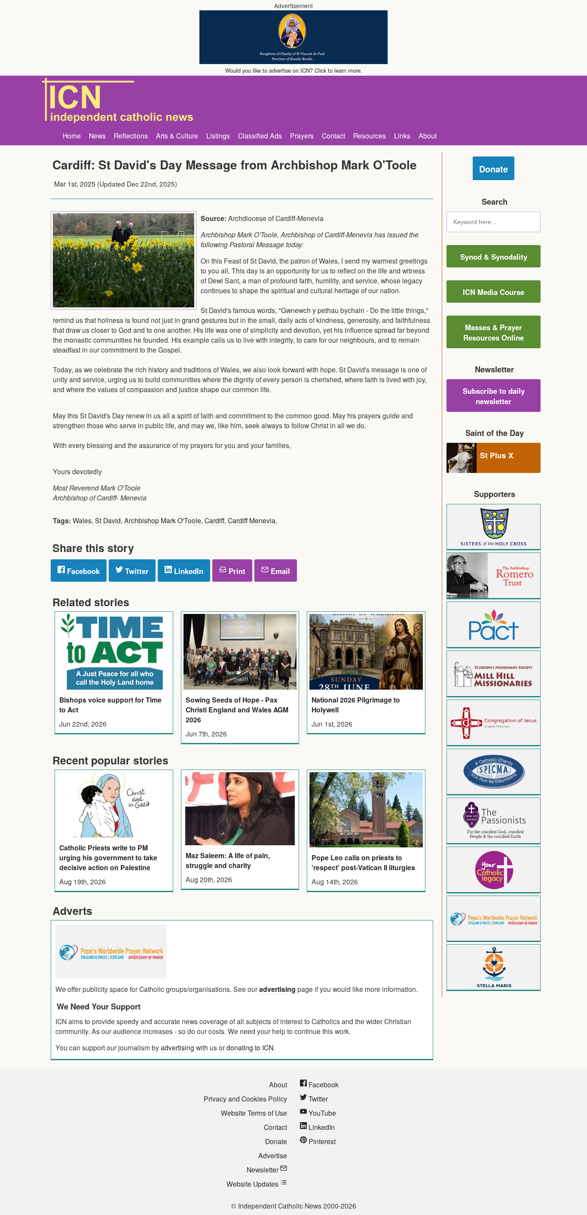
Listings (218, 135)
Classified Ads (260, 135)
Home (72, 135)
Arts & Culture (177, 135)
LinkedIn (187, 571)
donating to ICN (249, 1047)
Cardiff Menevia (251, 520)
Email (279, 571)
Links (402, 135)
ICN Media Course (493, 292)
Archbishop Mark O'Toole (162, 520)
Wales (82, 520)
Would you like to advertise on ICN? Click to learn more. (293, 70)
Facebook (82, 571)
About (428, 135)
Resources (369, 135)
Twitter (136, 571)
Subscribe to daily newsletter (494, 396)
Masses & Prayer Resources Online (493, 332)
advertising (277, 989)
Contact (333, 135)
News (97, 135)
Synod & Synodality (493, 257)
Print (235, 571)
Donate (493, 169)
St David (108, 520)
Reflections (131, 135)
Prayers (302, 135)
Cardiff (214, 520)
